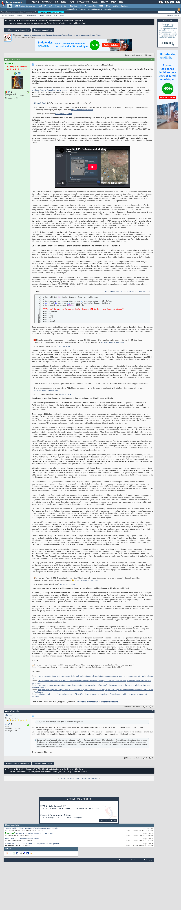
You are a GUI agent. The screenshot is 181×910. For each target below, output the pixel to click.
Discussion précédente (69, 779)
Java (65, 6)
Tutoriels (47, 2)
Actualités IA (72, 9)
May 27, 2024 (64, 346)
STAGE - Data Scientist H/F (53, 806)
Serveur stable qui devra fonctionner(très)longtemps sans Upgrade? (32, 828)
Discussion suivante (89, 779)
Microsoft (58, 6)
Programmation (90, 6)
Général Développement (25, 20)
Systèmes (124, 6)
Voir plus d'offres (108, 820)
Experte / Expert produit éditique (56, 815)
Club (121, 2)
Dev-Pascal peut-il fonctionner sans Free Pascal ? (35, 833)
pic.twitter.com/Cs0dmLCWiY (46, 390)
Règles (62, 15)
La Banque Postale (54, 818)
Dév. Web (73, 6)
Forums (35, 2)
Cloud (39, 6)
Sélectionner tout (112, 292)
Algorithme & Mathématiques (49, 20)
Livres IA (107, 9)
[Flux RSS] (179, 9)
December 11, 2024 (63, 114)
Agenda (49, 15)
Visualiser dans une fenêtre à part (135, 292)
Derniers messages (8, 15)
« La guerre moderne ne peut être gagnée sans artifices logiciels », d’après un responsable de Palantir (62, 35)
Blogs (63, 2)
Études (104, 2)
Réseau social (31, 15)
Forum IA (82, 9)
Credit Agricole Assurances (59, 808)
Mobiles (116, 6)
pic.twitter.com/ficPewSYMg (86, 580)
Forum (10, 20)
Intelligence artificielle (72, 20)
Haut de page (148, 860)
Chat (71, 2)
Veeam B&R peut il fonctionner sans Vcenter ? (23, 839)
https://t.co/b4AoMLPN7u (82, 110)
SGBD (101, 6)
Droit (113, 2)
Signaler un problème (43, 30)
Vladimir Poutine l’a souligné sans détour (49, 90)
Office (108, 6)
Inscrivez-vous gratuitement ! (51, 12)
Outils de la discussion (133, 55)
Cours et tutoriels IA (95, 9)
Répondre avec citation (133, 706)
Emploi (94, 2)
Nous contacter (124, 860)
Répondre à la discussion (17, 30)
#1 (152, 59)
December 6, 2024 (67, 584)
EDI (81, 6)
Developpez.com (137, 860)
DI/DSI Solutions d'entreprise (24, 6)
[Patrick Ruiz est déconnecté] (17, 83)
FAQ (56, 2)
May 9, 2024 (65, 394)
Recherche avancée (172, 15)
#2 (152, 711)
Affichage (147, 55)
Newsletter (83, 2)
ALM (50, 6)
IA (45, 6)
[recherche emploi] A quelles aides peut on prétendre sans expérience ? (33, 844)
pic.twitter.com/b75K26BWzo (113, 342)
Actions (19, 15)
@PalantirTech (40, 103)
